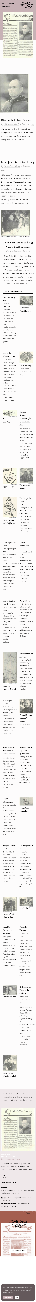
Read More (8, 1297)
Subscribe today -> (24, 1100)
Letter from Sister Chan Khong (17, 162)
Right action (31, 1213)
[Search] (7, 3)
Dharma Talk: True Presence (16, 120)
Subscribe (6, 7)
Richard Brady (10, 754)
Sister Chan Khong (12, 166)
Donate (11, 3)
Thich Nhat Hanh (11, 124)
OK (17, 1297)
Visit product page (9, 1182)
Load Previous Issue (18, 1251)
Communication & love (10, 1159)
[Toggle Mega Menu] (2, 3)
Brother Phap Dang (21, 1190)
